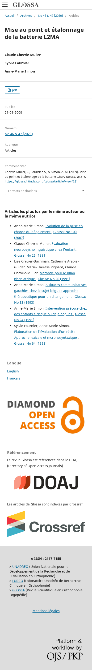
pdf (14, 90)
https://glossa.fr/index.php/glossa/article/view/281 (41, 181)
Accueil (9, 15)
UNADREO (20, 566)
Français (13, 378)
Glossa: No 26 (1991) (30, 255)
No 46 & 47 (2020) (50, 15)
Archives (26, 15)
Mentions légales (46, 611)
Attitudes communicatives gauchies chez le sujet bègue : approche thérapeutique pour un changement (50, 291)
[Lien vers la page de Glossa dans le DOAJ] (46, 495)
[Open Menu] (4, 4)
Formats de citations (22, 191)
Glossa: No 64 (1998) (30, 343)
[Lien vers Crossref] (46, 535)
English (13, 371)
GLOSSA (18, 590)
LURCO (17, 580)
